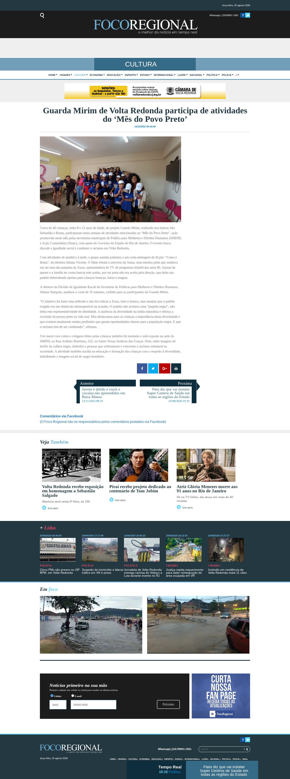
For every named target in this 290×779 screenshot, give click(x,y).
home (51, 75)
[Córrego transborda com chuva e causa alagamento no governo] (198, 652)
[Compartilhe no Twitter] (153, 368)
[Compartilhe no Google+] (164, 368)
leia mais (53, 508)
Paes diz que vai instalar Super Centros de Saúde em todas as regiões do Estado (224, 771)
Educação (114, 75)
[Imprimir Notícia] (176, 368)
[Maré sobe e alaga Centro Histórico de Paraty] (91, 652)
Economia (96, 75)
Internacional (163, 75)
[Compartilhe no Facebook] (142, 368)
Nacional (196, 75)
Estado (145, 75)
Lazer (182, 75)
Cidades (65, 75)
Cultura (80, 75)
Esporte (130, 75)
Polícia (226, 75)
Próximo (168, 704)
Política (212, 75)
